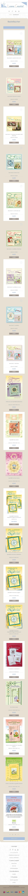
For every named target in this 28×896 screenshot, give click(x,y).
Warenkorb (15, 11)
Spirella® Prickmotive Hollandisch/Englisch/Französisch (14, 516)
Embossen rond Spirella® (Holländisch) (14, 401)
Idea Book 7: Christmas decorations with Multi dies (14, 135)
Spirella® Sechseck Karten (14, 478)
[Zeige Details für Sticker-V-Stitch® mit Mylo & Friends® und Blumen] (14, 807)
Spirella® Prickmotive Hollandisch (14, 554)
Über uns (14, 866)
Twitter (13, 850)
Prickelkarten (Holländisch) (14, 668)
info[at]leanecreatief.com (14, 855)
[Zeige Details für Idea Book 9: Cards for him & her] (14, 44)
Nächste (18, 834)
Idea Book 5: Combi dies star (14, 210)
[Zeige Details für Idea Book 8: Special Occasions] (14, 82)
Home (10, 14)
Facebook (10, 850)
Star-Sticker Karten (14, 707)
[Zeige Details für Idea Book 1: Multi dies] (14, 349)
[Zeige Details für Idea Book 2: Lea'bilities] (14, 311)
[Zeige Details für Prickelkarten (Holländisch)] (14, 655)
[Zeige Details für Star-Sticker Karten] (14, 693)
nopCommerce (16, 886)
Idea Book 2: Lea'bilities (14, 325)
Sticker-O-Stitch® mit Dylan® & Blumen (14, 783)
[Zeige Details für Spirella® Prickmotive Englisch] (14, 578)
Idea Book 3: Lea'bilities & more (14, 287)
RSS (15, 850)
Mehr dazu (14, 822)
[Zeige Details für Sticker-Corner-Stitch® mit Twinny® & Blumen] (14, 731)
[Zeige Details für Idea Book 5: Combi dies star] (14, 197)
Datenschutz (14, 863)
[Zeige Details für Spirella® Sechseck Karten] (14, 464)
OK (14, 820)
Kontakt (14, 874)
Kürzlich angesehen (14, 880)
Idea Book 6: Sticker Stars (14, 172)
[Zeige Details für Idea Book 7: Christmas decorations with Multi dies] (14, 120)
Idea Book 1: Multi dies (14, 363)
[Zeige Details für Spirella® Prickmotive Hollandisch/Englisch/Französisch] (14, 502)
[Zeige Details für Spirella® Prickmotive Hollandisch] (14, 540)
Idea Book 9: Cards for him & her (14, 58)
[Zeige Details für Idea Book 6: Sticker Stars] (14, 158)
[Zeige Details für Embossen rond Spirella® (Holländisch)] (14, 387)
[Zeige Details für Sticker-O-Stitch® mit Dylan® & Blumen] (14, 769)
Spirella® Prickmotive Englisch (14, 592)
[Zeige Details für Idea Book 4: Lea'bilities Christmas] (14, 235)
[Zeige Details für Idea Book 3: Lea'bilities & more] (14, 273)
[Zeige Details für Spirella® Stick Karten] (14, 426)
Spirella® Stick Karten (14, 439)
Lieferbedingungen (14, 868)
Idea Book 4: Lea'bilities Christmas (14, 249)
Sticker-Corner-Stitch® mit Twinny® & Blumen (14, 746)
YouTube (18, 850)
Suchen (14, 882)
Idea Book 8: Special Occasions (14, 96)
